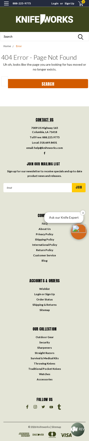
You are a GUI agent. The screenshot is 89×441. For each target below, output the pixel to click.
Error (19, 46)
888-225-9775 (22, 3)
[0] (78, 3)
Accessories (44, 379)
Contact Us (45, 119)
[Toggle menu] (6, 6)
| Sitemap (55, 426)
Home (7, 46)
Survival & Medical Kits (45, 358)
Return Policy (44, 250)
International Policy (44, 244)
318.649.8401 (48, 142)
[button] (78, 231)
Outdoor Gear (45, 337)
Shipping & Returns (44, 304)
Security (44, 342)
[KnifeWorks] (44, 19)
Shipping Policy (44, 239)
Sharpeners (44, 347)
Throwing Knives (44, 363)
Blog (44, 260)
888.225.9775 (51, 137)
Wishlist (44, 289)
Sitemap (44, 310)
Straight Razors (44, 353)
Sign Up (69, 3)
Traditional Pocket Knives (44, 368)
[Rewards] (77, 429)
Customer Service (44, 255)
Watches (44, 374)
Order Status (44, 299)
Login (54, 3)
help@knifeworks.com (48, 148)
